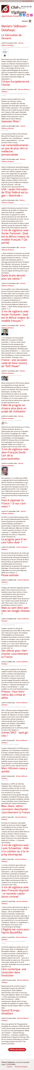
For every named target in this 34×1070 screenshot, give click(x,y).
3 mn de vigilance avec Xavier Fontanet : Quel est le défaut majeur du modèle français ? (15, 316)
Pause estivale (9, 575)
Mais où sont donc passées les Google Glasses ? (15, 611)
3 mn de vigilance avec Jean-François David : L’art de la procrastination (15, 454)
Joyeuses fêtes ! (10, 121)
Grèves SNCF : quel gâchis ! (15, 734)
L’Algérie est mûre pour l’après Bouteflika (15, 931)
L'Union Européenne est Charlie (15, 83)
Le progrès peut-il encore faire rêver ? (14, 541)
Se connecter (27, 1)
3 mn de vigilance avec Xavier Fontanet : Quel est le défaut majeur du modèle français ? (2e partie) (15, 237)
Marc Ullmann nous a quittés (14, 770)
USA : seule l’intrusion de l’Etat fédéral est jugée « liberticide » (15, 192)
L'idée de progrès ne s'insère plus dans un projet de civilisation (13, 408)
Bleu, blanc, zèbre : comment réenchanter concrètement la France (15, 809)
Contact (9, 1067)
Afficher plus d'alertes (17, 1050)
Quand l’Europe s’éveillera (10, 1012)
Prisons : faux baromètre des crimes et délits (13, 695)
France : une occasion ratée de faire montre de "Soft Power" (14, 363)
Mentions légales (21, 1067)
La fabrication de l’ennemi (11, 36)
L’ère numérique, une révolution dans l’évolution (13, 972)
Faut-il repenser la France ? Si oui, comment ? (13, 503)
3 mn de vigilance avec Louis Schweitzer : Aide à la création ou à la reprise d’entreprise (15, 849)
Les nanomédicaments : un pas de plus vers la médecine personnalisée (15, 149)
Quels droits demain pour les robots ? (13, 277)
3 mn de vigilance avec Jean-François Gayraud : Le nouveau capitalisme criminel (15, 892)
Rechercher (25, 7)
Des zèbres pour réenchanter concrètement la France (14, 654)
